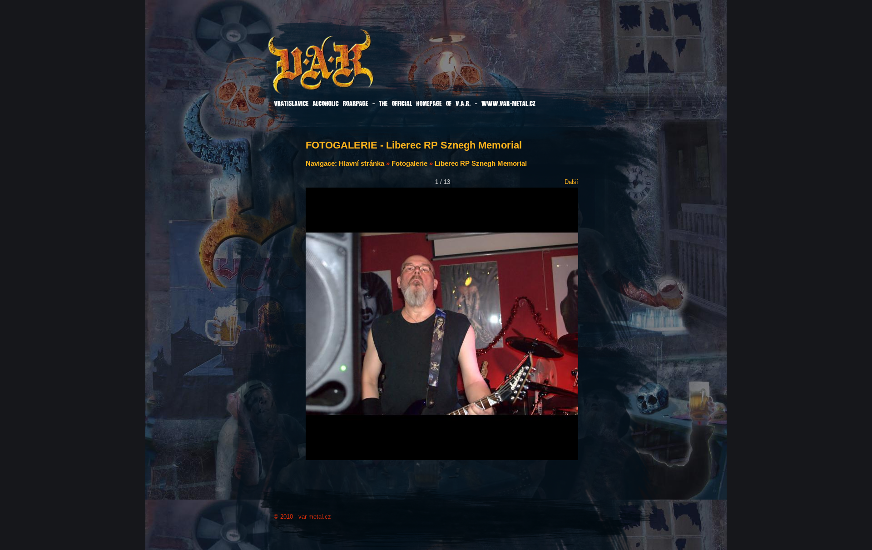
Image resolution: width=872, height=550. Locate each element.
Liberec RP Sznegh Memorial (481, 163)
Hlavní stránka (361, 163)
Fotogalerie (409, 163)
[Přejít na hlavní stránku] (344, 67)
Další (571, 181)
